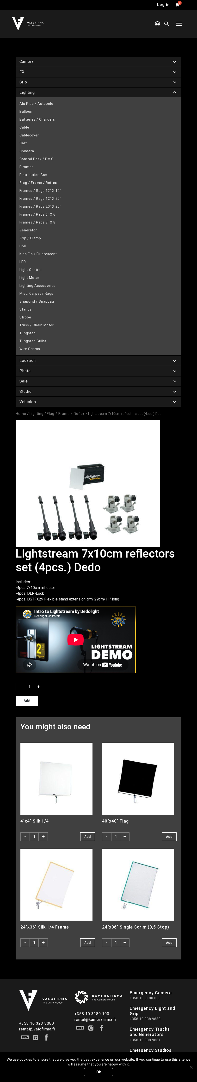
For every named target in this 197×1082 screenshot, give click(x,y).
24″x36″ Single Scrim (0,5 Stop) (135, 926)
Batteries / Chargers (37, 119)
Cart (23, 143)
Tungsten (27, 333)
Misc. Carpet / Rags (36, 293)
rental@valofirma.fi (37, 1029)
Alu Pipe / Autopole (36, 104)
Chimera (26, 151)
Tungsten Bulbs (32, 341)
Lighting (36, 414)
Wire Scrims (29, 349)
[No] (191, 1067)
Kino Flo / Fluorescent (38, 254)
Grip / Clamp (30, 238)
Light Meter (29, 278)
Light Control (30, 270)
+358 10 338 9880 (145, 1019)
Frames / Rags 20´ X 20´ (40, 206)
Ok (98, 1072)
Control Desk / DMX (36, 159)
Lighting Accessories (37, 286)
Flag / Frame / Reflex (38, 183)
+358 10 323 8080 (36, 1023)
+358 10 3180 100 (91, 1013)
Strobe (25, 317)
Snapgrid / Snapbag (36, 301)
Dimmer (26, 167)
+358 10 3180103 (145, 998)
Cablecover (29, 135)
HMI (22, 246)
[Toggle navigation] (179, 24)
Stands (25, 309)
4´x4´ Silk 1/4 (34, 820)
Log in (163, 4)
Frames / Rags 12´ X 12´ (40, 191)
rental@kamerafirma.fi (95, 1019)
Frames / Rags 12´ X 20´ (40, 198)
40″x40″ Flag (115, 820)
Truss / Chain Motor (36, 325)
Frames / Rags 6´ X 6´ (38, 214)
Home (21, 414)
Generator (28, 230)
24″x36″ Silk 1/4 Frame (44, 926)
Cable (24, 127)
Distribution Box (33, 175)
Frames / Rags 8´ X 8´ (38, 222)
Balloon (25, 111)
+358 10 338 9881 (145, 1040)
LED (22, 262)
